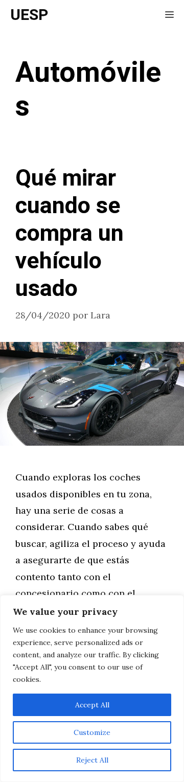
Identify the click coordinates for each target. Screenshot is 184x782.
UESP (29, 15)
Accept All (92, 704)
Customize (92, 732)
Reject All (92, 760)
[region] (92, 688)
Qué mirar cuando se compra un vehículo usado (69, 234)
